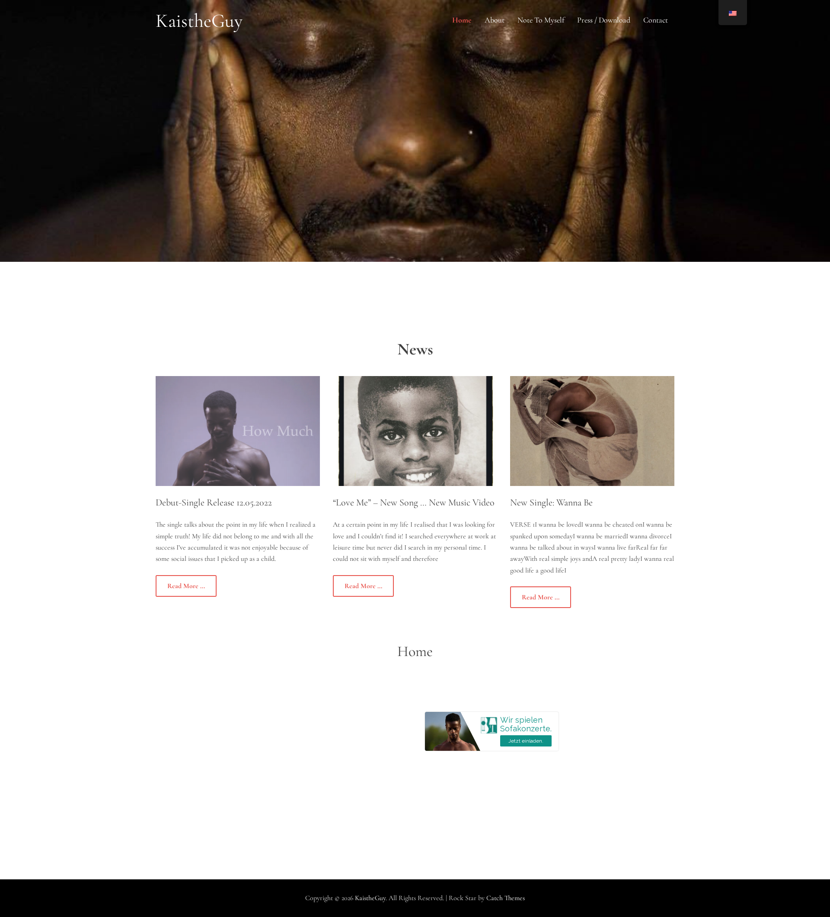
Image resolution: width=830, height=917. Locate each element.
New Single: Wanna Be (551, 502)
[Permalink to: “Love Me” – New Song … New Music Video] (415, 430)
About (494, 20)
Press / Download (603, 20)
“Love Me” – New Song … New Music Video (414, 502)
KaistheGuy (199, 20)
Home (462, 20)
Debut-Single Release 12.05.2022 (214, 502)
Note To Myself (540, 20)
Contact (655, 20)
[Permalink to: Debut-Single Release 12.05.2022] (238, 430)
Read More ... (186, 586)
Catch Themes (505, 898)
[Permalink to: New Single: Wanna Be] (592, 430)
